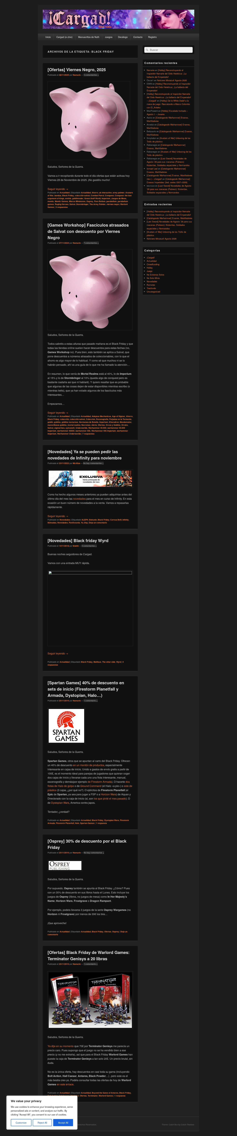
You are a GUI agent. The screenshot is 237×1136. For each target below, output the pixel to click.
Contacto (138, 37)
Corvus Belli (116, 519)
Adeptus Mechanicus (101, 416)
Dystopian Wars (60, 803)
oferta (94, 424)
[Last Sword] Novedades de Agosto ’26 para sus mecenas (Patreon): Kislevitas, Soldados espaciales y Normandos (168, 162)
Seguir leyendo (58, 189)
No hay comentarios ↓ (93, 463)
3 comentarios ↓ (91, 74)
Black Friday (68, 195)
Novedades (65, 519)
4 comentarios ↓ (89, 545)
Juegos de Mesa (118, 198)
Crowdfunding (153, 264)
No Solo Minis (153, 278)
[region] (41, 1113)
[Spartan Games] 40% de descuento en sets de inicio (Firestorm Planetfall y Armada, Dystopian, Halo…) (86, 689)
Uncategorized (153, 291)
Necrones (85, 424)
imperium (106, 198)
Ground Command (90, 786)
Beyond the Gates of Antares (105, 1092)
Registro (152, 37)
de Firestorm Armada (100, 782)
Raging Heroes (62, 204)
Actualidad (64, 192)
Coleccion (90, 419)
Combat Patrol (97, 195)
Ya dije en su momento (61, 1046)
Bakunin (93, 519)
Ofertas (101, 424)
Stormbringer (82, 204)
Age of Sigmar (118, 416)
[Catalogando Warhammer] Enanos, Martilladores (169, 218)
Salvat (72, 204)
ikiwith (76, 545)
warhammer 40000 (65, 430)
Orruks (124, 424)
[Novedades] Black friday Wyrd (78, 540)
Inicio (48, 37)
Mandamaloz (125, 422)
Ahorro (95, 192)
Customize (21, 1122)
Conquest (109, 195)
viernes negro (113, 204)
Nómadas (52, 522)
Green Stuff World (92, 198)
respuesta (101, 823)
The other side (108, 661)
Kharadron (114, 422)
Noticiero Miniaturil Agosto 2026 (172, 80)
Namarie (77, 74)
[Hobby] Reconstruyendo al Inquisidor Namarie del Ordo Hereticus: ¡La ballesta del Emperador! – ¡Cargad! (169, 97)
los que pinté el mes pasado (110, 798)
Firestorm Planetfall (65, 823)
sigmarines (59, 427)
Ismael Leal (152, 168)
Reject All (42, 1122)
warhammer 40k (82, 430)
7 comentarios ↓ (91, 242)
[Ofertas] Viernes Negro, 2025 (77, 69)
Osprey (89, 201)
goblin (50, 422)
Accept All (63, 1122)
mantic (51, 201)
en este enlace (65, 1084)
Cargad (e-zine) (64, 37)
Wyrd (118, 661)
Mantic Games (61, 201)
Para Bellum (99, 201)
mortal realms (74, 424)
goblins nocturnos (70, 422)
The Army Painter (97, 204)
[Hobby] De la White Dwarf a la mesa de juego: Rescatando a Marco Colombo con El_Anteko (168, 104)
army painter (118, 192)
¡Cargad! (151, 257)
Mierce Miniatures (77, 201)
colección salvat (82, 195)
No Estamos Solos (155, 274)
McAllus (76, 463)
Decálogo (123, 37)
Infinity (126, 519)
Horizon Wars (108, 794)
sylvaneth (70, 427)
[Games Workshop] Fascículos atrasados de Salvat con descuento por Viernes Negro (88, 231)
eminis (68, 198)
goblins (57, 422)
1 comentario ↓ (91, 700)
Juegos (108, 37)
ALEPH (85, 519)
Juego (149, 271)
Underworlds (81, 427)
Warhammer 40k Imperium (103, 430)
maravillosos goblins (57, 424)
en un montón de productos (88, 765)
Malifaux (97, 661)
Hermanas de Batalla (88, 422)
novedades (79, 498)
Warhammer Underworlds (69, 433)
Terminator (93, 1095)
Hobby (150, 267)
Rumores (151, 284)
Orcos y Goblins (113, 424)
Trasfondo (151, 288)
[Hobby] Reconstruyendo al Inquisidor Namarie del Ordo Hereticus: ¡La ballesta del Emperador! (166, 73)
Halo (77, 823)
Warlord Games (106, 1095)
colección (64, 419)
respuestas (62, 207)
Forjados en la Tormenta (120, 419)
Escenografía (102, 419)
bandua (57, 195)
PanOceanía (74, 522)
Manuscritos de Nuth (88, 37)
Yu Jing (84, 522)
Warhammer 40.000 (97, 427)
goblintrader (77, 198)
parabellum (111, 201)
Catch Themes (187, 1124)
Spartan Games (87, 823)
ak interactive (105, 192)
